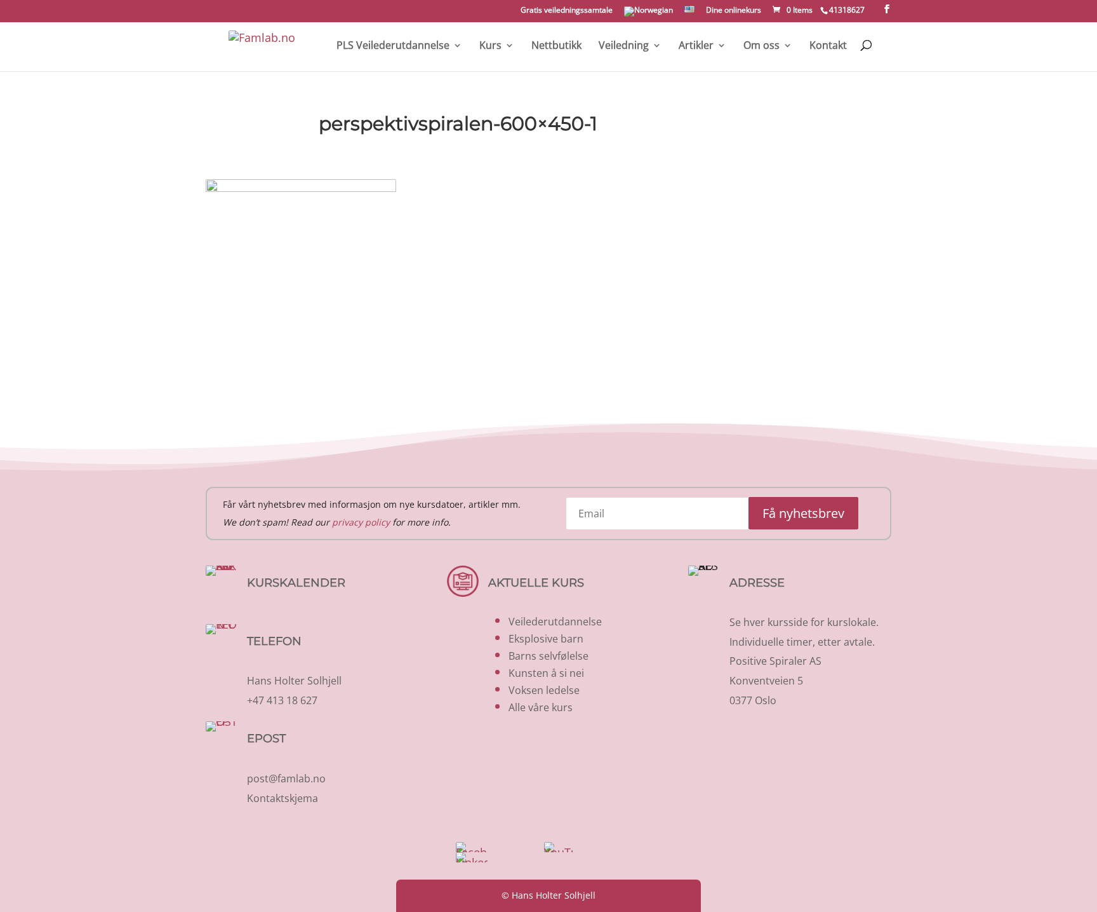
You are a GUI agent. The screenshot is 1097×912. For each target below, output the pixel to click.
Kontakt (828, 46)
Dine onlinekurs (733, 10)
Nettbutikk (556, 46)
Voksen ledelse (544, 690)
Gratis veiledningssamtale (567, 10)
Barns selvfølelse (548, 656)
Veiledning (624, 46)
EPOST (266, 738)
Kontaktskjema (282, 798)
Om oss (761, 46)
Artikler (696, 46)
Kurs (490, 46)
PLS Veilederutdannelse (392, 46)
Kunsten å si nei (546, 673)
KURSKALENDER (296, 583)
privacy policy (361, 522)
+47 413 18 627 (282, 700)
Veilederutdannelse (555, 622)
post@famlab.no (286, 779)
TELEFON (274, 641)
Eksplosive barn (546, 639)
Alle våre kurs (541, 707)
